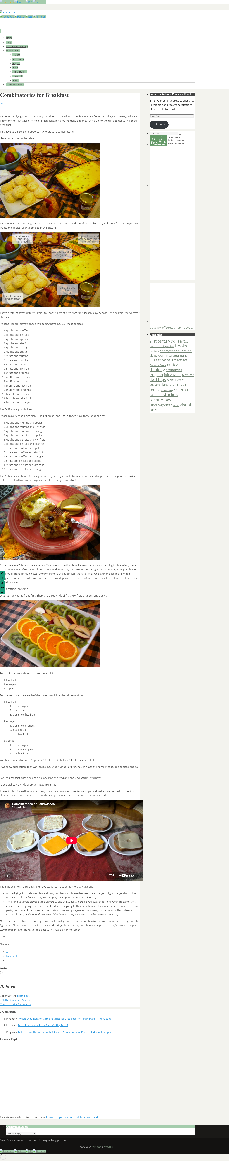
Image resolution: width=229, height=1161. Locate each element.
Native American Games (15, 1000)
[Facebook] (7, 2)
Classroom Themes (168, 360)
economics (174, 370)
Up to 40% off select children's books (171, 327)
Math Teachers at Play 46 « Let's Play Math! (43, 1025)
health (170, 380)
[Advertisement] (169, 166)
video (176, 405)
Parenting (167, 390)
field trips (158, 379)
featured (188, 375)
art (182, 341)
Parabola (96, 1147)
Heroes (180, 380)
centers (154, 351)
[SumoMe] (2, 592)
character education (176, 350)
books (181, 346)
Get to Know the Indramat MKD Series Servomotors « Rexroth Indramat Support (65, 1032)
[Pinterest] (39, 2)
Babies (170, 346)
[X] (2, 582)
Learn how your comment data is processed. (72, 1117)
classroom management (168, 355)
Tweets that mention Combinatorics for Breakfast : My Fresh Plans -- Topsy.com (64, 1018)
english (156, 374)
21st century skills (164, 341)
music (155, 389)
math (4, 103)
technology (160, 400)
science (181, 389)
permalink (23, 996)
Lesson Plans (159, 384)
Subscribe (159, 124)
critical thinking (164, 367)
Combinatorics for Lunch (15, 1004)
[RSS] (29, 2)
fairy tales (172, 374)
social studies (164, 394)
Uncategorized (161, 405)
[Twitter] (20, 2)
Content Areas (158, 365)
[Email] (2, 587)
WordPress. (109, 1147)
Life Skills (172, 385)
